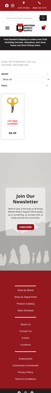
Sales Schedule (25, 310)
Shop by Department (25, 296)
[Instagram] (12, 5)
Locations (25, 344)
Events (25, 337)
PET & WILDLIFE (17, 62)
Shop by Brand (25, 290)
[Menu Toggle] (7, 28)
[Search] (43, 18)
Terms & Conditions (25, 379)
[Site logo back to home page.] (25, 28)
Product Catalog (25, 303)
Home (4, 62)
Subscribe (25, 227)
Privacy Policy (25, 372)
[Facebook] (7, 5)
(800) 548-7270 (39, 7)
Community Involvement (25, 365)
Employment (25, 358)
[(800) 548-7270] (39, 3)
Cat (28, 62)
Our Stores (24, 7)
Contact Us (25, 331)
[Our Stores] (24, 3)
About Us (26, 324)
